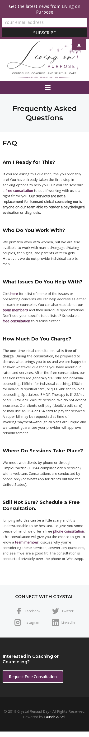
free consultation (19, 190)
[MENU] (44, 87)
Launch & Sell (54, 716)
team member (26, 542)
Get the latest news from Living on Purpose (44, 9)
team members (15, 310)
